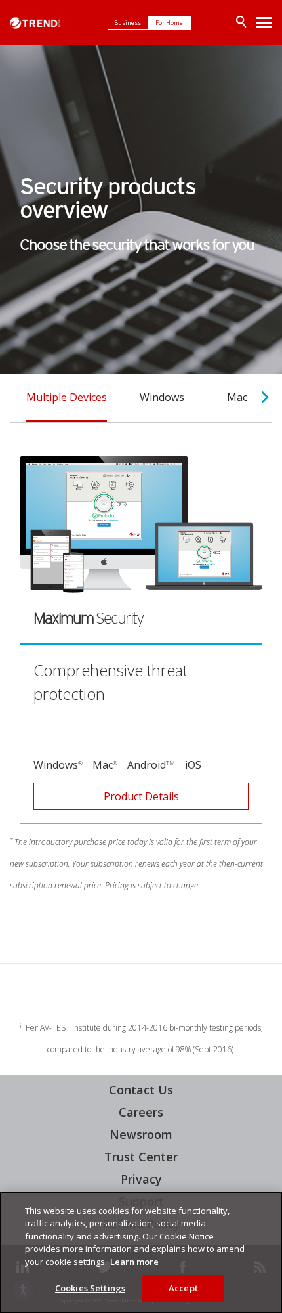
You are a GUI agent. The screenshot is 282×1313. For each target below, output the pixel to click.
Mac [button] (237, 397)
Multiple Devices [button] (66, 397)
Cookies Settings (90, 1288)
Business (128, 22)
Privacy (141, 1179)
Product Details (106, 793)
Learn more (134, 1262)
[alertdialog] (141, 1252)
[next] (265, 398)
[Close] (261, 1212)
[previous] (14, 398)
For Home (169, 22)
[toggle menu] (264, 22)
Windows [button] (162, 397)
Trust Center (141, 1157)
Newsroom (137, 1134)
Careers (141, 1112)
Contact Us (141, 1090)
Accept (183, 1288)
